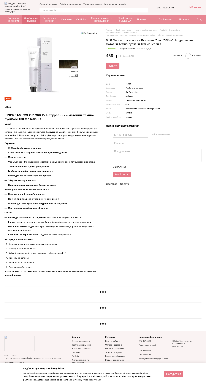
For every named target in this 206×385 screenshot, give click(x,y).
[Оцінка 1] (130, 167)
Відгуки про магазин (114, 360)
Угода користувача (92, 4)
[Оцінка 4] (145, 167)
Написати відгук (144, 49)
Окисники (66, 19)
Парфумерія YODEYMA (125, 19)
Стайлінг (81, 19)
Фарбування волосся (31, 19)
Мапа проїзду (177, 346)
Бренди (141, 19)
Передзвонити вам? (147, 345)
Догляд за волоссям (13, 19)
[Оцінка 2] (135, 167)
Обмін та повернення (70, 4)
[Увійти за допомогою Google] (178, 134)
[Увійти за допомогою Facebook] (173, 134)
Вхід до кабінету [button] (112, 341)
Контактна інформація (115, 4)
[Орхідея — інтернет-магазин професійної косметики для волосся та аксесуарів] (20, 343)
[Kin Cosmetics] (89, 33)
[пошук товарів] (145, 10)
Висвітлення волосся (50, 19)
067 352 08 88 (165, 7)
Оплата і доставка (48, 4)
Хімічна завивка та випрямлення (101, 19)
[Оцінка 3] (140, 167)
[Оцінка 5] (150, 167)
